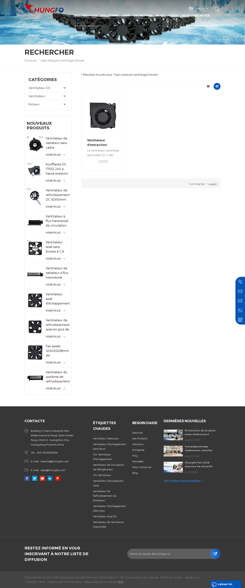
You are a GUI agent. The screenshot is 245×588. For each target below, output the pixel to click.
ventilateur (37, 96)
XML (42, 581)
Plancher (32, 581)
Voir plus (53, 154)
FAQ (135, 455)
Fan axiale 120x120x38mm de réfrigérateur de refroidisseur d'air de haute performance (57, 351)
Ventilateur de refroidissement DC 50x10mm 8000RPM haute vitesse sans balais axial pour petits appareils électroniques (57, 195)
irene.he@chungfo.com (55, 461)
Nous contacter (196, 15)
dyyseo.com (192, 577)
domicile (137, 432)
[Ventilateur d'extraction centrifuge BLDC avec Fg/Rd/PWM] (103, 115)
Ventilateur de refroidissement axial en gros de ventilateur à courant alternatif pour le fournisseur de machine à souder (57, 325)
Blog (160, 15)
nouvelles (137, 461)
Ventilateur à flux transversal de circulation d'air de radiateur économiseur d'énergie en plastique (57, 221)
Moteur (34, 104)
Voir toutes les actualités (182, 481)
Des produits (85, 15)
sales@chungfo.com (53, 470)
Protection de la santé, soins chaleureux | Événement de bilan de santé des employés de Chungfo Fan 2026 (200, 432)
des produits (139, 438)
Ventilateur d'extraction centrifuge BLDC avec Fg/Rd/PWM (100, 142)
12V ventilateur (102, 475)
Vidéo (173, 15)
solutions (109, 15)
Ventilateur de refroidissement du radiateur (105, 496)
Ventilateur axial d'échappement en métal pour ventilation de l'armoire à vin (57, 299)
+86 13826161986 (46, 452)
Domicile (30, 60)
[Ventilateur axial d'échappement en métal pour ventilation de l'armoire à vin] (35, 300)
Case (126, 15)
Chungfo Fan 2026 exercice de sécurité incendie (198, 464)
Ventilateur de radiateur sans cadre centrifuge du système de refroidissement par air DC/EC (57, 143)
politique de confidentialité (65, 581)
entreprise (138, 449)
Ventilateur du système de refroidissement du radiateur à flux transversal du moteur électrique (57, 377)
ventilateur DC (40, 88)
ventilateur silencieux (106, 438)
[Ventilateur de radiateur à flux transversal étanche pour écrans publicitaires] (35, 274)
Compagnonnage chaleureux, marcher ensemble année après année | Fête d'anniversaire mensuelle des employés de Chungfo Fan (202, 448)
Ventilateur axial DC (105, 516)
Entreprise (143, 15)
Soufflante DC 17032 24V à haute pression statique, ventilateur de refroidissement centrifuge (57, 169)
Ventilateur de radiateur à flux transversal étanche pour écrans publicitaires (57, 273)
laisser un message (225, 585)
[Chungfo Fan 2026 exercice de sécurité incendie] (173, 467)
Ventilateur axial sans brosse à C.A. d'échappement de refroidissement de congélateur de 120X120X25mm (57, 247)
